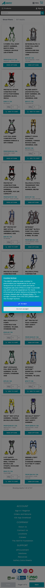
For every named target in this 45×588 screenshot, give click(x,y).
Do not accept (22, 309)
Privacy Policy (28, 294)
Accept (24, 304)
